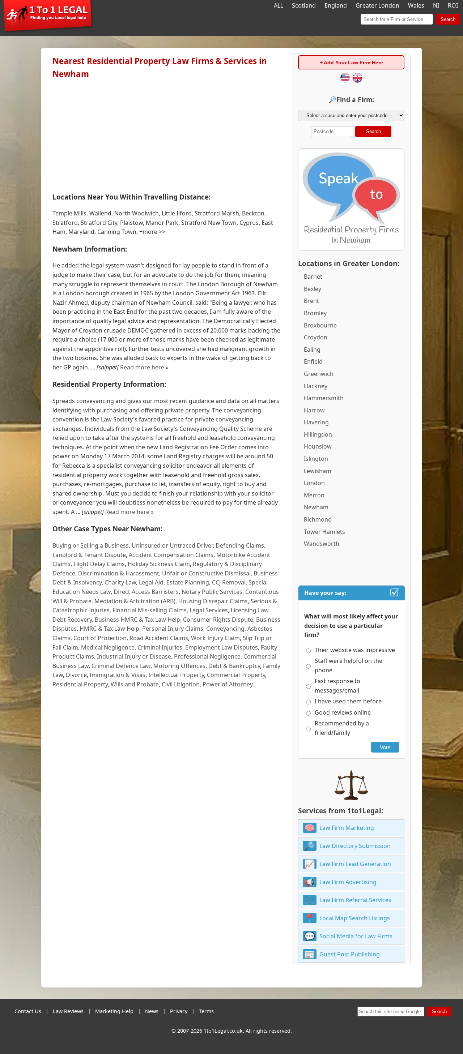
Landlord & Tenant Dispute (89, 555)
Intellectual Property (176, 675)
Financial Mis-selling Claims (149, 610)
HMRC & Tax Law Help (109, 629)
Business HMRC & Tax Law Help (137, 620)
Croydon (315, 337)
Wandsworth (321, 544)
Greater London (377, 5)
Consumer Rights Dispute (218, 620)
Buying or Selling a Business (90, 545)
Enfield (313, 361)
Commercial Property (236, 675)
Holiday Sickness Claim (159, 564)
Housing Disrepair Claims (213, 601)
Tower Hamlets (324, 532)
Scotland (304, 5)
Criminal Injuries (159, 647)
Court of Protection (100, 638)
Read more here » (144, 367)
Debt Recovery (72, 620)
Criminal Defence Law (121, 666)
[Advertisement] (166, 134)
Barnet (313, 276)
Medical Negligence (108, 647)
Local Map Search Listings (354, 918)
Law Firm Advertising (348, 882)
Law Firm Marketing (346, 828)
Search (448, 19)
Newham (316, 507)
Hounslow (318, 446)
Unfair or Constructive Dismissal (206, 573)
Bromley (315, 313)
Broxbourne (320, 325)
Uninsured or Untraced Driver (172, 545)
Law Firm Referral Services (355, 900)
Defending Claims (240, 545)
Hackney (315, 386)
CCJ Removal (229, 582)
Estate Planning (187, 582)
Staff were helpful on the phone (348, 665)
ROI (453, 5)
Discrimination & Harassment (118, 573)
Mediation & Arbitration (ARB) (134, 601)
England (335, 5)
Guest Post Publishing (349, 954)
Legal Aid (151, 582)
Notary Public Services (212, 592)
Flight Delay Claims (99, 564)
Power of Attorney (227, 684)
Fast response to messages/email (337, 685)
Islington (316, 459)
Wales (416, 5)
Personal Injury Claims (172, 629)
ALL (278, 5)
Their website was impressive (355, 650)
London (314, 483)
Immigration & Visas (117, 675)
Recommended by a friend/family (342, 728)
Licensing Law (249, 610)
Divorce (76, 675)
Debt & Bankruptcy (234, 666)
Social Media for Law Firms (355, 936)
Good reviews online (343, 712)
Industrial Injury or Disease (134, 656)
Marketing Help (114, 1011)
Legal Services (209, 610)
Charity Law (120, 582)
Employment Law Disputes (221, 647)
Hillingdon (318, 434)
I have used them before (348, 701)
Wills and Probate (135, 684)
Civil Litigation (181, 684)
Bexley (312, 289)
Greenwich (319, 374)
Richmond (318, 519)
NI (436, 5)
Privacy (178, 1011)
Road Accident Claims (158, 638)
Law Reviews (68, 1011)
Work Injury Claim (215, 638)
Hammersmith (324, 398)
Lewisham (317, 471)
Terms (206, 1011)
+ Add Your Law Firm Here (351, 62)
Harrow (314, 410)
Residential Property (80, 684)
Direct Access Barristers (146, 592)
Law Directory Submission (355, 846)
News (151, 1011)
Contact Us (27, 1011)
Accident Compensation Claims (171, 555)
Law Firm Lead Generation (355, 864)
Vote (385, 747)
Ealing (312, 350)
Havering (316, 422)
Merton (314, 495)
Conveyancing (225, 629)
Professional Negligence (207, 656)
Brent (311, 301)
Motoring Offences (179, 666)
